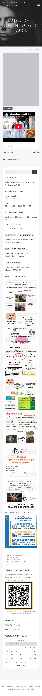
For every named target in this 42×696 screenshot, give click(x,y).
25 (35, 658)
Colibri (32, 689)
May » (24, 665)
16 (25, 655)
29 (21, 662)
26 (7, 662)
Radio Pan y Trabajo (12, 625)
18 (35, 655)
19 (7, 658)
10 (30, 651)
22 (21, 658)
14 (16, 655)
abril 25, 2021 (35, 50)
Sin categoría (7, 108)
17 (30, 655)
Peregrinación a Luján (13, 629)
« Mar (18, 665)
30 (25, 662)
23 (25, 658)
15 (21, 655)
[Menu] (38, 5)
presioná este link (30, 611)
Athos (28, 50)
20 (12, 658)
